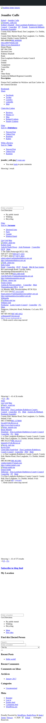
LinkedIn (9, 102)
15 (7, 561)
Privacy (10, 718)
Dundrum (4, 432)
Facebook (9, 95)
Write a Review (7, 143)
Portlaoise (5, 305)
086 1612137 (16, 441)
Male (8, 249)
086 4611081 (16, 461)
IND (26, 452)
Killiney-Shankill (7, 25)
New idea (9, 632)
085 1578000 (16, 421)
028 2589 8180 (19, 274)
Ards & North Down (9, 247)
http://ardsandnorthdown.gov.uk (13, 260)
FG (39, 305)
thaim (41, 715)
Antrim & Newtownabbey (11, 285)
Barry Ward (5, 407)
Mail (7, 104)
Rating (8, 139)
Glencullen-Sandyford (9, 450)
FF (19, 27)
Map (7, 117)
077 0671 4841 (19, 256)
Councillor (12, 27)
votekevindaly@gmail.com (11, 463)
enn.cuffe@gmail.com (9, 43)
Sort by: (9, 128)
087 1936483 (16, 481)
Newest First (11, 132)
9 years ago (20, 160)
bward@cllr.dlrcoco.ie (9, 423)
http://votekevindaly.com (10, 465)
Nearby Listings (12, 121)
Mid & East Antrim (36, 267)
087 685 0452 (17, 314)
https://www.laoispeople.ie (11, 318)
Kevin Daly (5, 447)
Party (8, 232)
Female (24, 27)
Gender (9, 234)
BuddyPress (31, 715)
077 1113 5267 (18, 291)
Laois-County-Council (18, 305)
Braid (3, 267)
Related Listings (12, 119)
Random (9, 136)
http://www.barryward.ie (10, 425)
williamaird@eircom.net (10, 316)
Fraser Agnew (6, 283)
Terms (3, 718)
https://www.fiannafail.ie (10, 45)
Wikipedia (5, 298)
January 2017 (11, 679)
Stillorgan (4, 472)
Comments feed (12, 705)
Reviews (9, 112)
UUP (21, 287)
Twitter (8, 97)
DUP (3, 249)
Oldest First (10, 134)
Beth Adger (5, 265)
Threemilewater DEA (9, 287)
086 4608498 (16, 40)
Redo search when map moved (15, 320)
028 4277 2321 (19, 254)
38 (7, 398)
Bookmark (5, 89)
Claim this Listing (8, 108)
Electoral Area (11, 230)
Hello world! (11, 659)
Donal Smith (6, 470)
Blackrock (5, 410)
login (16, 164)
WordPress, (22, 715)
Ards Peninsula (24, 247)
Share (3, 91)
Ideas (8, 630)
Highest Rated (11, 236)
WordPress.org (11, 707)
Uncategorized (11, 688)
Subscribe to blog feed (12, 568)
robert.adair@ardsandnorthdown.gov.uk (16, 258)
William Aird (6, 303)
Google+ (9, 100)
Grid (6, 240)
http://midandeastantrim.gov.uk (13, 278)
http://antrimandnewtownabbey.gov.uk (16, 296)
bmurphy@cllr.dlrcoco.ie (10, 443)
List (2, 240)
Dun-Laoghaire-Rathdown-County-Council (26, 432)
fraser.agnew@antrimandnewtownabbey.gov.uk (19, 294)
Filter (3, 126)
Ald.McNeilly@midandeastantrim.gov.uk (17, 276)
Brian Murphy (6, 430)
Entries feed (10, 702)
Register (9, 698)
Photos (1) (10, 115)
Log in (8, 700)
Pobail (27, 718)
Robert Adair (6, 245)
